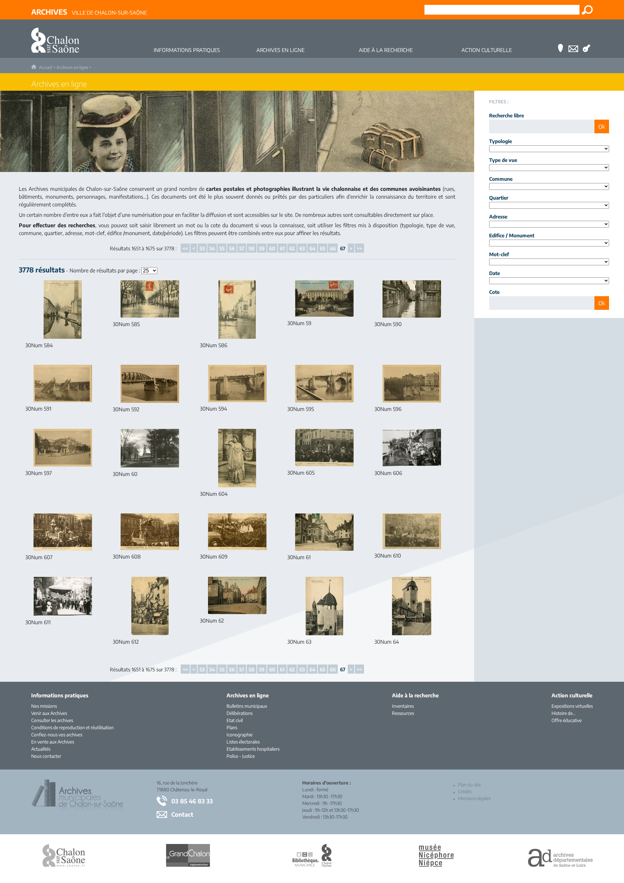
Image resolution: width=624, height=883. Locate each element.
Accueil (45, 67)
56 (232, 248)
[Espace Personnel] (586, 39)
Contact (182, 814)
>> (359, 248)
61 (282, 248)
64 (312, 248)
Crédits (465, 791)
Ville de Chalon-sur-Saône (89, 11)
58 (251, 248)
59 (262, 248)
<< (185, 248)
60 (272, 248)
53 (202, 248)
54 (212, 248)
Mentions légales (474, 798)
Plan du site (469, 784)
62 (292, 248)
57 (241, 248)
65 (322, 248)
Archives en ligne (72, 67)
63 (302, 248)
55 (222, 248)
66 (333, 248)
